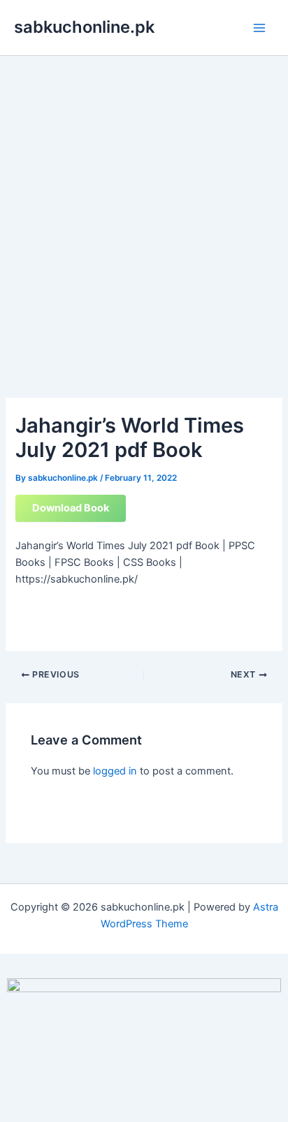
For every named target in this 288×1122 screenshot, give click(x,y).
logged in (115, 771)
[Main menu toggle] (259, 28)
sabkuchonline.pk (84, 27)
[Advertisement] (144, 206)
